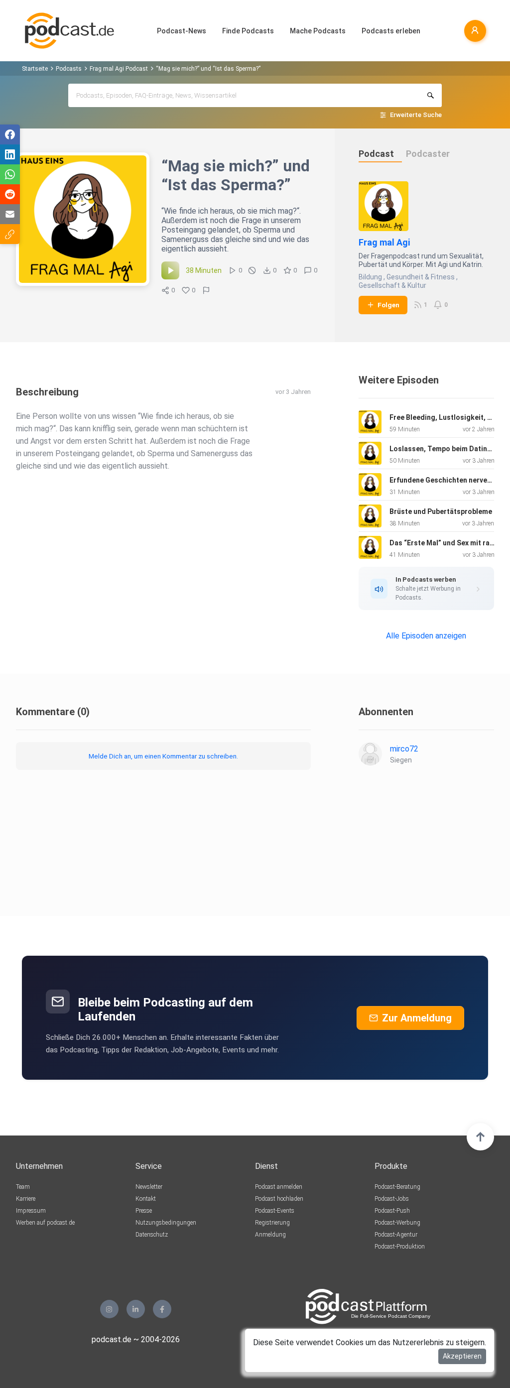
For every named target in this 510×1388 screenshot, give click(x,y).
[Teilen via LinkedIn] (10, 154)
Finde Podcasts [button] (248, 31)
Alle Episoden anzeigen (426, 635)
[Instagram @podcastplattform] (109, 1309)
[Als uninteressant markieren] (252, 270)
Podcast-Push (392, 1210)
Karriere (25, 1198)
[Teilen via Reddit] (10, 194)
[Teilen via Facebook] (10, 134)
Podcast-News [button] (181, 31)
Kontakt (145, 1198)
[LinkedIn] (136, 1309)
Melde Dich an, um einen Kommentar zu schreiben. (163, 756)
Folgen (388, 305)
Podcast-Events (274, 1210)
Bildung (370, 277)
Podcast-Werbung (397, 1222)
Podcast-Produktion (400, 1246)
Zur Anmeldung (417, 1018)
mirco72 (404, 749)
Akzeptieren (462, 1356)
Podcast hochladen (279, 1198)
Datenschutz (151, 1234)
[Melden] (206, 290)
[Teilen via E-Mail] (10, 214)
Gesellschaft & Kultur (392, 285)
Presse (143, 1210)
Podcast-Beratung (397, 1186)
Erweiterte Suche (416, 115)
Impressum (31, 1210)
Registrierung (272, 1222)
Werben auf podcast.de (45, 1222)
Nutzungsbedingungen (165, 1222)
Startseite (35, 68)
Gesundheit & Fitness (420, 277)
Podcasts (69, 68)
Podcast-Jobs (392, 1198)
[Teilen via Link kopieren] (10, 234)
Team (23, 1186)
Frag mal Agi (384, 242)
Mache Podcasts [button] (318, 31)
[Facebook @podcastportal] (162, 1309)
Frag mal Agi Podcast (119, 68)
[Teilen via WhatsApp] (10, 174)
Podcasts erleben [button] (391, 31)
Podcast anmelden (278, 1186)
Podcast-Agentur (396, 1234)
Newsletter (148, 1186)
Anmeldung (270, 1234)
